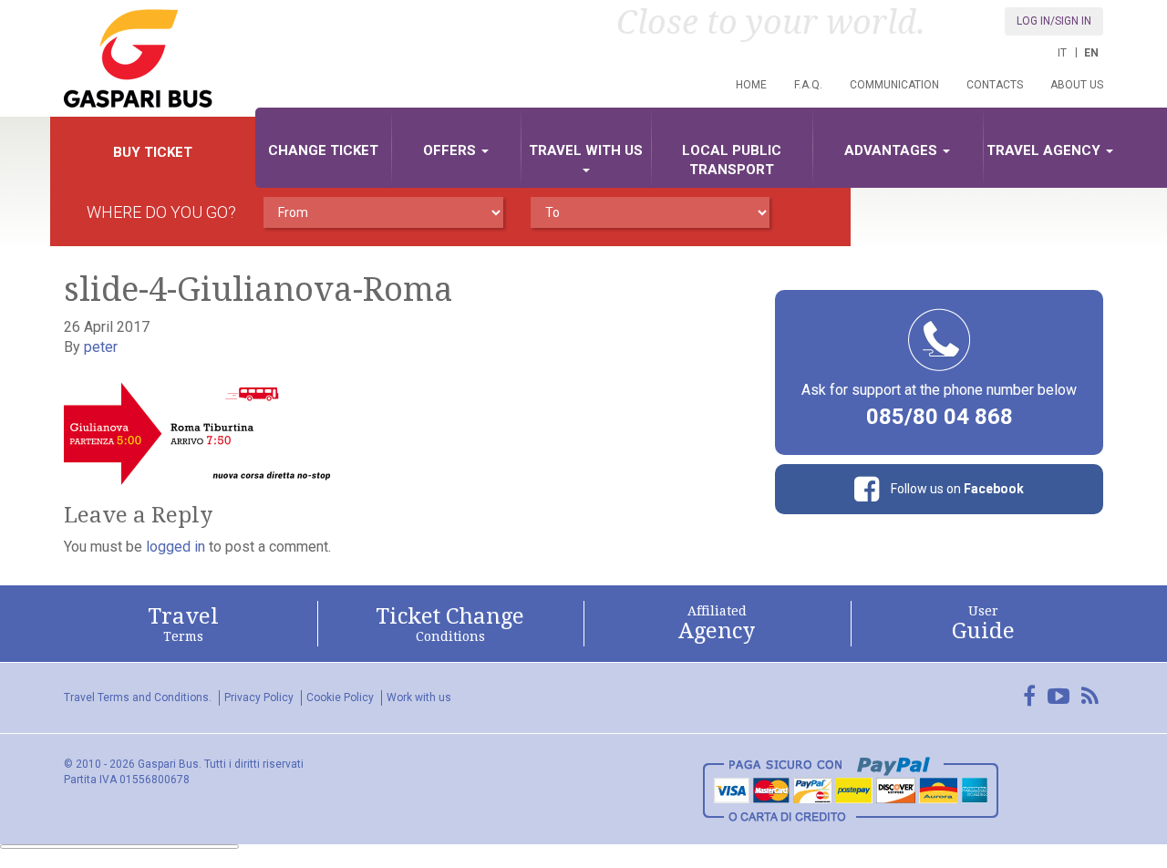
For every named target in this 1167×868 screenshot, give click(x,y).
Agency (716, 624)
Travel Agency (1045, 150)
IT (1062, 52)
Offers (451, 150)
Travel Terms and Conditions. (138, 697)
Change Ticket (323, 150)
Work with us (419, 697)
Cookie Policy (340, 697)
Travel (183, 624)
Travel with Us (586, 150)
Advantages (892, 150)
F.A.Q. (808, 84)
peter (101, 347)
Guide (983, 624)
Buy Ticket (152, 152)
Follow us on (956, 488)
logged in (175, 546)
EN (1091, 52)
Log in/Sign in (1054, 21)
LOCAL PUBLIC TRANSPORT (731, 160)
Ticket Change (450, 624)
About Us (1076, 84)
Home (751, 84)
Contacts (994, 84)
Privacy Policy (259, 697)
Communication (894, 84)
